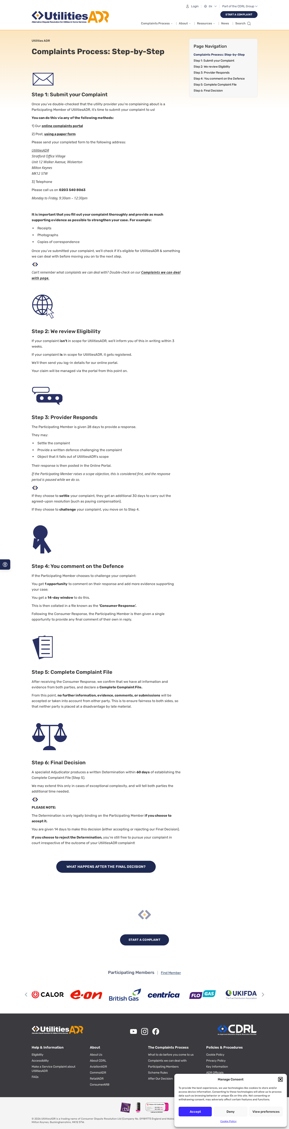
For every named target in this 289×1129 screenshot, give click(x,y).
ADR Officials (215, 1072)
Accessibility (40, 1060)
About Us (96, 1054)
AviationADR (98, 1066)
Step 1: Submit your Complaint (214, 60)
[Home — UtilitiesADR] (71, 17)
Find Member (171, 973)
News (225, 23)
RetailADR (97, 1078)
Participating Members (163, 1066)
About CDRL (98, 1060)
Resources (204, 23)
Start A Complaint (238, 14)
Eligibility (37, 1054)
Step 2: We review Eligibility (212, 66)
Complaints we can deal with (167, 1060)
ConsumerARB (99, 1084)
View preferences (266, 1112)
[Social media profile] (133, 1031)
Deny (231, 1112)
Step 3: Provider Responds (212, 72)
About (183, 23)
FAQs (35, 1077)
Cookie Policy (228, 1121)
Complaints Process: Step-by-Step (219, 54)
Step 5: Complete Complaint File (215, 84)
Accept (195, 1112)
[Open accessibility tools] (5, 564)
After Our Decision (160, 1078)
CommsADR (98, 1072)
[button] (280, 1079)
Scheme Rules (158, 1072)
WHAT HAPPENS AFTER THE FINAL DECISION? (106, 867)
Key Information (217, 1066)
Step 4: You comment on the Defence (219, 78)
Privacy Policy (216, 1060)
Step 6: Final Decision (208, 90)
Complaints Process (155, 23)
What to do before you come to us (171, 1054)
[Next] (262, 994)
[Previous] (26, 994)
